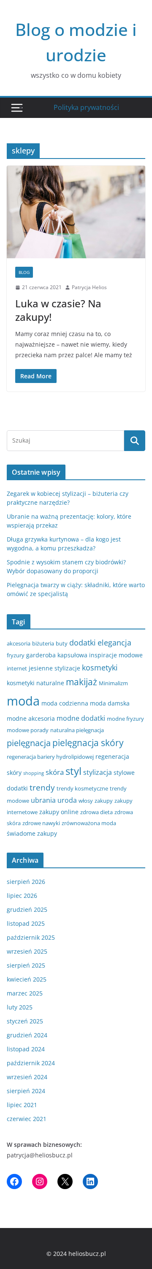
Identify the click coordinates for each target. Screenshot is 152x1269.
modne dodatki (81, 718)
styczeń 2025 (25, 1021)
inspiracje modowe (116, 655)
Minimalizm (113, 683)
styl (73, 771)
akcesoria (18, 643)
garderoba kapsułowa (56, 655)
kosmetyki (100, 667)
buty (62, 643)
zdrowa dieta (96, 812)
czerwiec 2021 (26, 1119)
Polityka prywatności (86, 107)
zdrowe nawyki (41, 823)
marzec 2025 (25, 993)
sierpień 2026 (26, 882)
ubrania (43, 800)
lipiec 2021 (22, 1105)
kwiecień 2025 (26, 979)
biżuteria (43, 643)
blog (24, 272)
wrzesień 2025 (27, 951)
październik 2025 (31, 937)
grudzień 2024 (27, 1035)
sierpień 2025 (26, 965)
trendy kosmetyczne (82, 788)
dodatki (82, 642)
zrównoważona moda (89, 823)
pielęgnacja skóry (88, 743)
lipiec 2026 (22, 896)
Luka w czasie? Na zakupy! (58, 309)
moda (23, 700)
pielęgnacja (29, 743)
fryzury (15, 655)
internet (17, 668)
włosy (86, 800)
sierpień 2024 (26, 1091)
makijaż (81, 682)
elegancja (114, 642)
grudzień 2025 (27, 909)
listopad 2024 (26, 1049)
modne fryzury (125, 718)
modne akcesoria (31, 718)
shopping (33, 773)
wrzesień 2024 (27, 1077)
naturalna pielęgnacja (77, 730)
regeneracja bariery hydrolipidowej (50, 756)
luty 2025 (20, 1007)
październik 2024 (31, 1063)
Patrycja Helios (89, 287)
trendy (42, 787)
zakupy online (59, 812)
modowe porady (28, 730)
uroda (67, 800)
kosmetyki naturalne (35, 683)
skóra (55, 772)
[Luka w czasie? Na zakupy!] (76, 212)
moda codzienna (64, 703)
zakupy (104, 800)
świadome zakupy (32, 833)
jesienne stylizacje (54, 668)
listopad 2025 (26, 923)
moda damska (110, 703)
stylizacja (97, 772)
